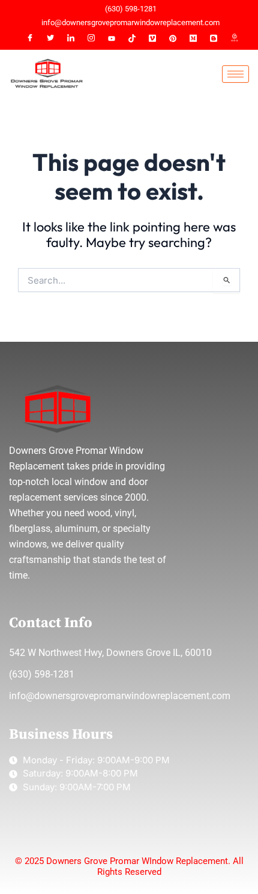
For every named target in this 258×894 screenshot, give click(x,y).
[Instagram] (91, 38)
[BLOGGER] (214, 38)
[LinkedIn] (71, 38)
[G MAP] (234, 38)
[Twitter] (50, 38)
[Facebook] (30, 38)
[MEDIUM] (193, 38)
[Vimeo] (152, 38)
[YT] (112, 38)
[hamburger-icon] (235, 74)
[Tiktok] (132, 38)
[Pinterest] (173, 38)
